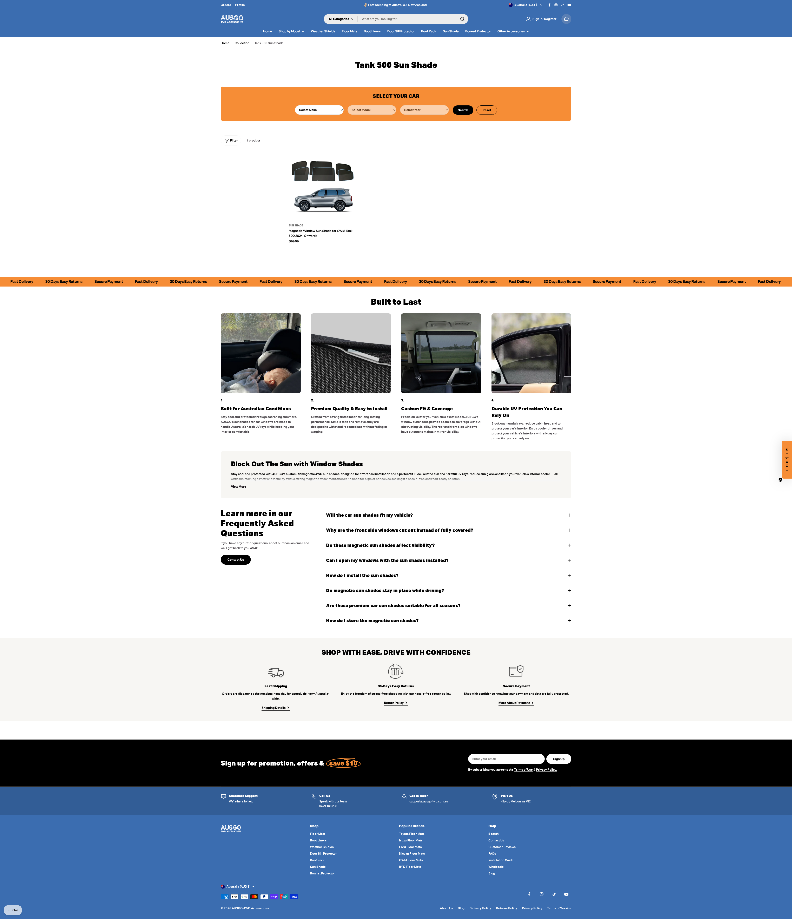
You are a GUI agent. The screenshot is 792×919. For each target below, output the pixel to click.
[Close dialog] (484, 402)
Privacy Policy (442, 502)
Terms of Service (458, 502)
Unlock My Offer (442, 490)
